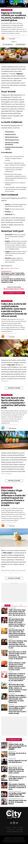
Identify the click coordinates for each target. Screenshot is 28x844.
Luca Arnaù (12, 38)
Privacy (21, 827)
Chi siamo (7, 827)
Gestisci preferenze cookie (15, 831)
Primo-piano (15, 268)
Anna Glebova (12, 428)
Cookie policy (11, 829)
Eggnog (7, 268)
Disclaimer (20, 829)
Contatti (14, 827)
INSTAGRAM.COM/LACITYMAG (15, 289)
